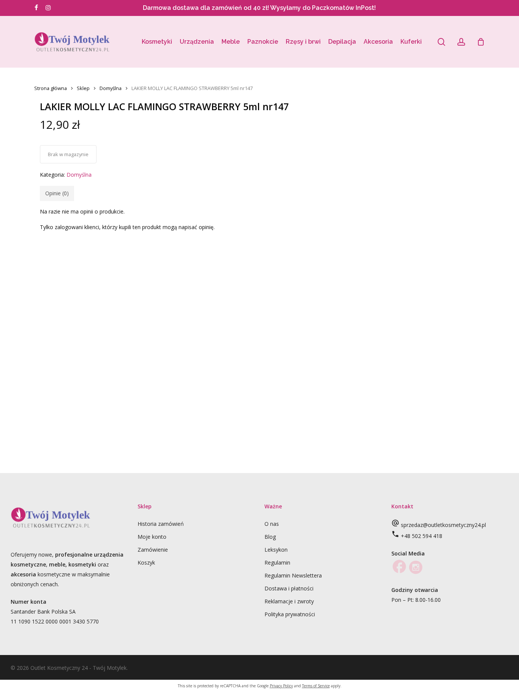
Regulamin (277, 562)
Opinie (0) (57, 193)
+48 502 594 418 (421, 536)
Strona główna (50, 88)
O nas (271, 523)
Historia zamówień (161, 523)
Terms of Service (316, 685)
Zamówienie (153, 549)
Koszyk (146, 562)
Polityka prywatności (289, 614)
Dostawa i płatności (288, 588)
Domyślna (111, 88)
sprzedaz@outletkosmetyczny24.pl (443, 524)
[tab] (57, 193)
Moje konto (152, 536)
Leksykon (276, 549)
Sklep (83, 88)
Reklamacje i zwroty (289, 601)
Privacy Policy (281, 685)
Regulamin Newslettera (293, 575)
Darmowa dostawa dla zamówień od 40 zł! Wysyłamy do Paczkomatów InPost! (259, 7)
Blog (270, 536)
